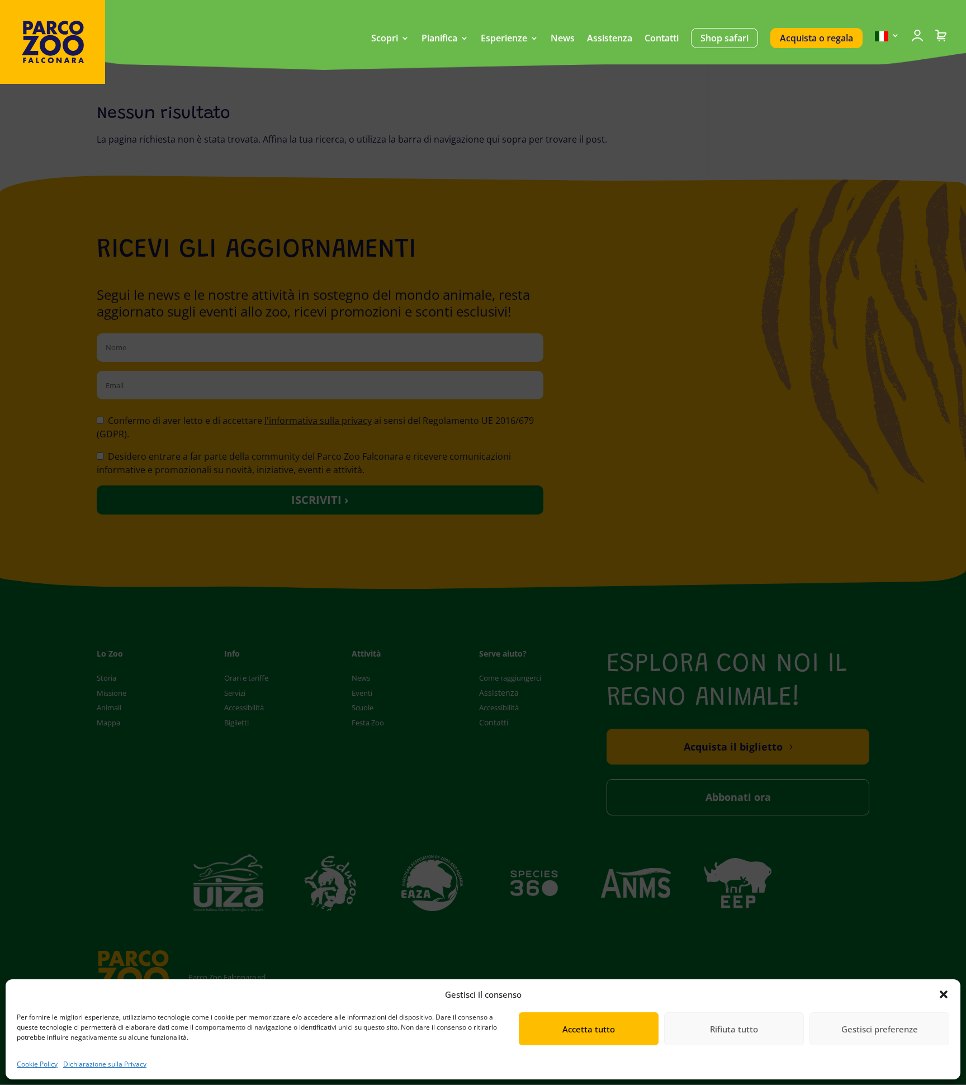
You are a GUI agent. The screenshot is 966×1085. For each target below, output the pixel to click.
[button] (943, 994)
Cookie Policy (37, 1064)
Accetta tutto (588, 1029)
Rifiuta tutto (734, 1029)
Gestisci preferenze (879, 1029)
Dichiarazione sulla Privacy (104, 1064)
